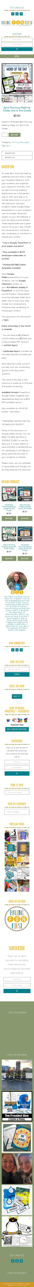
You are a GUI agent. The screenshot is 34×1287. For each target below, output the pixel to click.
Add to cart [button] (9, 518)
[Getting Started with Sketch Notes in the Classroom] (23, 860)
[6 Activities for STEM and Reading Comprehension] (11, 860)
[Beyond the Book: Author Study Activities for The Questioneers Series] (23, 873)
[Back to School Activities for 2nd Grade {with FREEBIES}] (11, 835)
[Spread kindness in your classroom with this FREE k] (17, 1137)
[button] (28, 66)
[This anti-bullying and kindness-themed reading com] (17, 1106)
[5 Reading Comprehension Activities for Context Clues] (23, 885)
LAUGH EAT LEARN (20, 1285)
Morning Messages (20, 142)
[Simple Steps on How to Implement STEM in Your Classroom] (23, 835)
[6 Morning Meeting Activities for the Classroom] (11, 848)
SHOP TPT (17, 696)
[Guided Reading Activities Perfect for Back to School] (11, 885)
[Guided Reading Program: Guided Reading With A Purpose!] (23, 848)
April (8, 146)
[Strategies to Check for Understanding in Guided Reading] (11, 873)
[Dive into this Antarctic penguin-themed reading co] (17, 1231)
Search (17, 674)
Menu (17, 56)
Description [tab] (10, 153)
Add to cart (14, 135)
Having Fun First (17, 23)
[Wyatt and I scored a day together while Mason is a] (17, 1169)
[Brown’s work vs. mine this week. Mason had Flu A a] (17, 1075)
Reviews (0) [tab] (10, 157)
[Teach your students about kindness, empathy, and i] (17, 1200)
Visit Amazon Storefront (17, 729)
